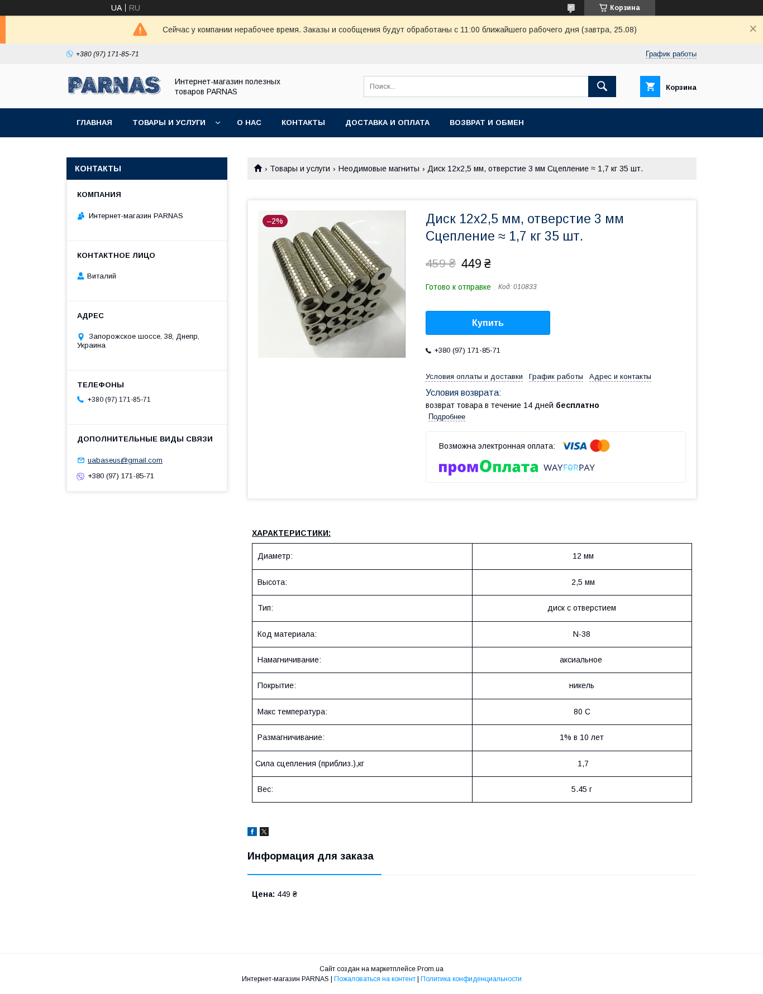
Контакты (303, 122)
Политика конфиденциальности (471, 979)
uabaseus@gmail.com (125, 460)
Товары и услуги (169, 122)
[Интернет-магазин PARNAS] (113, 93)
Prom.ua (430, 969)
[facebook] (252, 833)
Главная (94, 122)
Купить (488, 323)
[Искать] (602, 86)
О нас (249, 122)
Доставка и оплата (387, 122)
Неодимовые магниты (378, 168)
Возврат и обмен (487, 122)
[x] (264, 833)
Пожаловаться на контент (375, 979)
